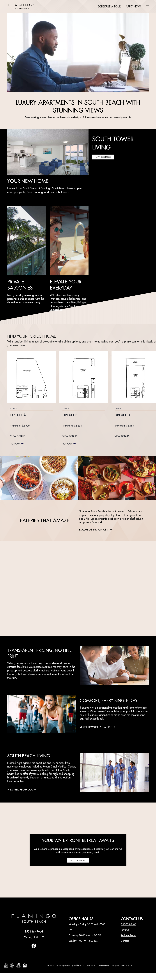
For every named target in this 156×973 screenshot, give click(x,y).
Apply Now (133, 6)
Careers (125, 940)
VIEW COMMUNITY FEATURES (96, 727)
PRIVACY (67, 965)
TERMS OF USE (79, 965)
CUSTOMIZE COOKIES (53, 965)
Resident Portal (128, 935)
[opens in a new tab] (34, 947)
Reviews (125, 929)
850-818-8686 (128, 924)
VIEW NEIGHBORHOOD (20, 789)
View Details (17, 436)
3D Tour (15, 443)
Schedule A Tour (109, 6)
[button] (147, 6)
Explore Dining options (94, 529)
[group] (31, 398)
